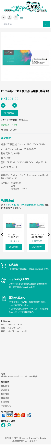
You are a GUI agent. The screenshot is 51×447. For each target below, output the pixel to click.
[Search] (46, 24)
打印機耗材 (16, 183)
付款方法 (5, 386)
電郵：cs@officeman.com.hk (14, 331)
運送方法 (5, 390)
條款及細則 (6, 405)
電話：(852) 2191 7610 (11, 324)
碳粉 (13, 185)
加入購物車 (9, 113)
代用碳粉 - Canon (19, 188)
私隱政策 (5, 401)
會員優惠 (5, 397)
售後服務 (5, 393)
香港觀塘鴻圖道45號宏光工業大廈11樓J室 (19, 376)
